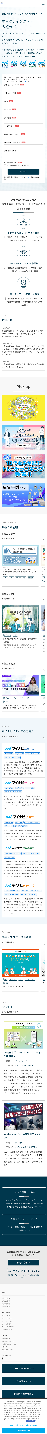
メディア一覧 (6, 1315)
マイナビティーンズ (8, 1330)
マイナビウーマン (7, 1321)
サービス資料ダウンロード (23, 1381)
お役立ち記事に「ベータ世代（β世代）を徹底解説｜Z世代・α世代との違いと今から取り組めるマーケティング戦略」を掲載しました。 (23, 334)
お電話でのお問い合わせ (23, 1393)
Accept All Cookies (23, 1431)
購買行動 (30, 578)
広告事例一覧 (6, 1338)
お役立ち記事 (6, 1301)
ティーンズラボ (18, 698)
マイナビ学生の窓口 (8, 1327)
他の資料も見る (8, 598)
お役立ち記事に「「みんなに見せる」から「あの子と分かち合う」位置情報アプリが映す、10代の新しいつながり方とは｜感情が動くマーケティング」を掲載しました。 (23, 350)
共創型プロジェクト (8, 1341)
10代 (5, 979)
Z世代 (5, 578)
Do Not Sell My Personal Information (23, 1425)
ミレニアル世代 (21, 578)
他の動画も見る (8, 668)
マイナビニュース (7, 1318)
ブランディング (30, 979)
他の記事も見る (8, 538)
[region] (23, 1416)
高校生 (6, 983)
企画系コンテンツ (7, 1350)
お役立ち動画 (6, 1307)
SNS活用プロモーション (9, 1344)
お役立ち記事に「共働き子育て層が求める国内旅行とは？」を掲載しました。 (23, 365)
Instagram (13, 979)
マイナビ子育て (6, 1324)
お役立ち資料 (6, 1304)
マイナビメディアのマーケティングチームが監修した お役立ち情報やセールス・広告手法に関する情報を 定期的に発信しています (24, 1203)
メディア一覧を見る (10, 736)
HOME (4, 1292)
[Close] (43, 1401)
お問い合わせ (23, 1262)
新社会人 (7, 702)
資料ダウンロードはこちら (24, 1219)
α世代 (11, 578)
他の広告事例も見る (10, 1012)
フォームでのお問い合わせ (23, 1368)
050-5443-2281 (26, 1270)
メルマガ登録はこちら (24, 1192)
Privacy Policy (31, 1421)
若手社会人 (7, 635)
